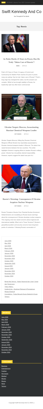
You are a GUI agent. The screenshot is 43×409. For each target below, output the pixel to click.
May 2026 (8, 243)
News (17, 65)
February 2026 (9, 251)
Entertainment (6, 368)
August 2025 (9, 266)
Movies (4, 378)
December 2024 (10, 271)
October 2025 (9, 261)
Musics (4, 381)
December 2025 (10, 256)
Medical (4, 376)
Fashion (4, 371)
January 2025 (9, 268)
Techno (4, 386)
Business (4, 366)
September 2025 (10, 263)
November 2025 (10, 258)
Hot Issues (17, 134)
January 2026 (9, 253)
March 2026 (8, 248)
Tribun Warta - (9, 286)
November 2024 (10, 273)
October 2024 (9, 276)
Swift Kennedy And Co (21, 13)
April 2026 (8, 246)
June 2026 (8, 241)
